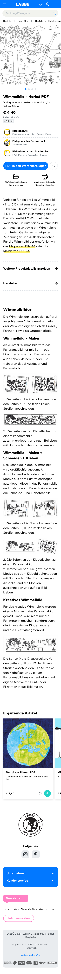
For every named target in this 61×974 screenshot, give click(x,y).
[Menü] (4, 4)
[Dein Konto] (47, 4)
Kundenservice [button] (17, 880)
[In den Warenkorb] (47, 793)
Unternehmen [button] (16, 873)
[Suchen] (54, 13)
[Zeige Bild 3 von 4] (32, 89)
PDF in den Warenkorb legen (25, 166)
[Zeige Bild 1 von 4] (25, 89)
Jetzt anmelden (18, 918)
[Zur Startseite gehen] (22, 3)
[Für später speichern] (53, 166)
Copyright (32, 948)
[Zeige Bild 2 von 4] (29, 89)
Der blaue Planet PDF (20, 772)
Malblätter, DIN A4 (16, 251)
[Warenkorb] (54, 4)
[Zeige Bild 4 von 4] (35, 89)
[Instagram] (25, 854)
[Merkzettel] (40, 4)
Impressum (18, 944)
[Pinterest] (36, 854)
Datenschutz (42, 944)
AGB (29, 944)
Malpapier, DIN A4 (22, 246)
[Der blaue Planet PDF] (28, 743)
